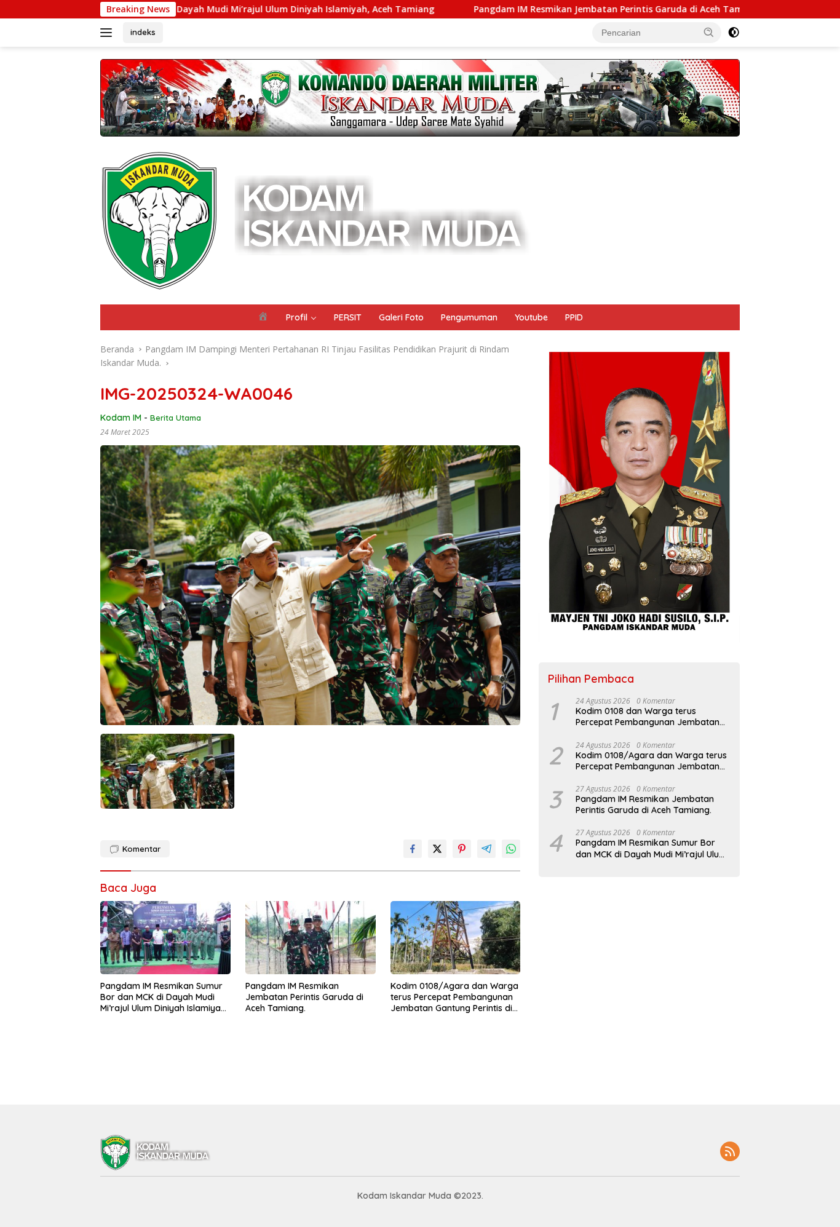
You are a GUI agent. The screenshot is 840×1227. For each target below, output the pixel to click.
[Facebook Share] (412, 849)
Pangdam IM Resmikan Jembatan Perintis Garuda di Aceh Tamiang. (555, 9)
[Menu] (108, 32)
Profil (296, 317)
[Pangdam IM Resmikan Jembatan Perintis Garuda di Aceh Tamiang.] (310, 937)
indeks (143, 32)
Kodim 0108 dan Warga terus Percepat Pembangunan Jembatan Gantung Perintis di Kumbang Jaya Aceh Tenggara (647, 716)
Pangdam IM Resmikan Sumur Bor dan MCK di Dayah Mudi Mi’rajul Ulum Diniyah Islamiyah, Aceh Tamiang (164, 997)
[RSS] (730, 1152)
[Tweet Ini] (437, 849)
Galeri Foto (401, 317)
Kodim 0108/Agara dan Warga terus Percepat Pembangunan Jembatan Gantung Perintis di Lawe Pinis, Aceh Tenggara (454, 997)
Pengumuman (469, 317)
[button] (709, 32)
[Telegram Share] (486, 849)
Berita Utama (175, 418)
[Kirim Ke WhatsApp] (511, 849)
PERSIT (348, 317)
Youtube (531, 317)
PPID (574, 317)
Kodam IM (120, 417)
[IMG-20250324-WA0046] (167, 771)
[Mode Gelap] (733, 32)
